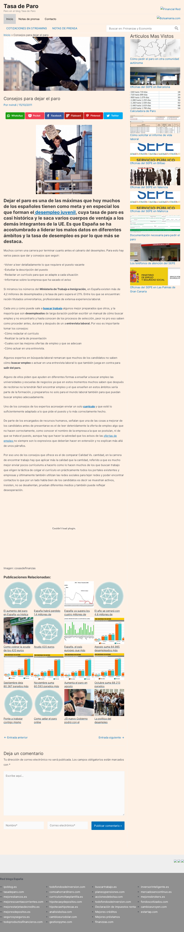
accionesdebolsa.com (109, 896)
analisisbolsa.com (60, 911)
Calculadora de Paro (143, 111)
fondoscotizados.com (154, 901)
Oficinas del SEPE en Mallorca (149, 211)
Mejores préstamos (107, 917)
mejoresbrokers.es (153, 896)
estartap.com (149, 911)
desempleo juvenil (55, 212)
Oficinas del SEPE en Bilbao (147, 163)
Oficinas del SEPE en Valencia (149, 187)
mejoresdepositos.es (17, 911)
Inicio (9, 19)
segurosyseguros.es (17, 917)
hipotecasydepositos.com (65, 901)
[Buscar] (176, 28)
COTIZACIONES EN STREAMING (26, 28)
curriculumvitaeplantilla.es (66, 896)
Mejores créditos (106, 911)
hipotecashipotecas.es (63, 906)
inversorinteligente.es (155, 887)
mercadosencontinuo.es (156, 892)
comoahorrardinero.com (64, 892)
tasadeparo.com (14, 892)
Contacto (50, 19)
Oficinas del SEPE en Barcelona (150, 87)
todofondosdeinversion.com (67, 887)
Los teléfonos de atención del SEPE (152, 263)
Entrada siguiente (111, 737)
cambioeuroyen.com (154, 906)
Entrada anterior (16, 737)
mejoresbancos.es (15, 896)
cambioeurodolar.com (63, 917)
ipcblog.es (10, 887)
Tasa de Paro (21, 6)
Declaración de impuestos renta (115, 906)
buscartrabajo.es (106, 887)
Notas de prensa (29, 19)
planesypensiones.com (110, 892)
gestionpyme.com (60, 922)
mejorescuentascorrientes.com (23, 901)
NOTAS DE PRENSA (64, 28)
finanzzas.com (104, 922)
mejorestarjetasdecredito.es (22, 906)
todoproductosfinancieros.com (23, 922)
